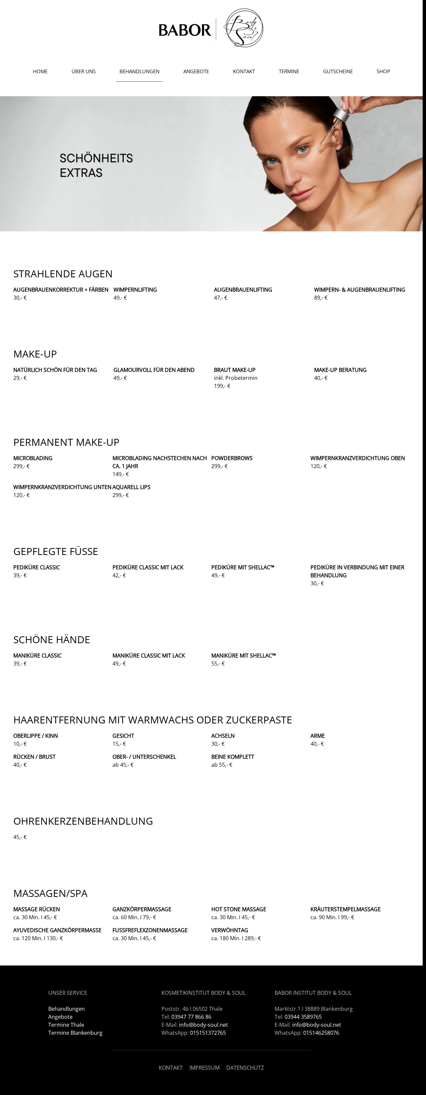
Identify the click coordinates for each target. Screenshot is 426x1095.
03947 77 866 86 (191, 1016)
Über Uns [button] (84, 71)
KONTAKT (171, 1067)
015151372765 (208, 1032)
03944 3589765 (303, 1016)
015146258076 (321, 1032)
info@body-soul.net (203, 1024)
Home (40, 71)
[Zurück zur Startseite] (211, 27)
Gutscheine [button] (338, 71)
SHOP (383, 71)
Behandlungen (66, 1008)
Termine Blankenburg (75, 1032)
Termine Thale (66, 1024)
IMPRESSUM (204, 1067)
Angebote (196, 71)
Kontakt (244, 71)
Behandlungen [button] (139, 71)
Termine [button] (289, 71)
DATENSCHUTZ (245, 1067)
